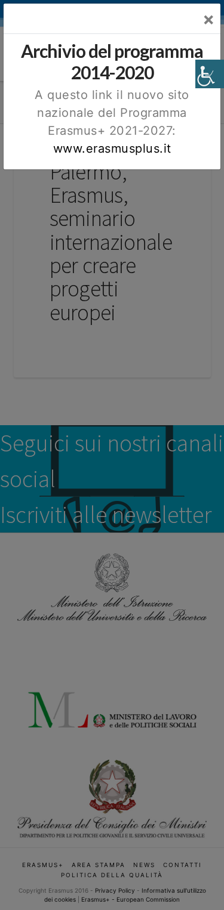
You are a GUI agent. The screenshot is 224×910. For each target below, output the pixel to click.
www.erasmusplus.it (112, 148)
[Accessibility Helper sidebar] (209, 74)
